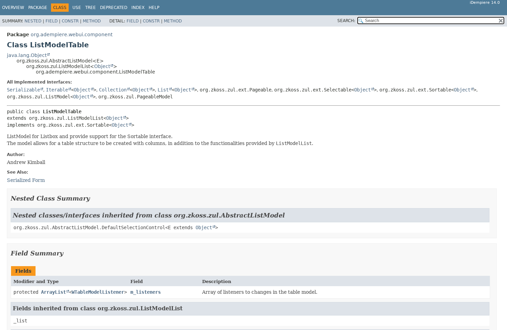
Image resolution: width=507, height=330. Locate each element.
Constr (70, 21)
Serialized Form (26, 180)
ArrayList (53, 292)
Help (154, 7)
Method (92, 21)
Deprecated (113, 7)
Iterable (57, 90)
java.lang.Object (27, 55)
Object (102, 66)
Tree (90, 7)
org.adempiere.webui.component (71, 34)
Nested (32, 21)
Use (76, 7)
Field (52, 21)
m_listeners (145, 292)
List (163, 90)
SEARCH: (346, 20)
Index (138, 7)
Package (37, 7)
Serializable (23, 90)
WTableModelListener (98, 292)
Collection (113, 90)
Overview (13, 7)
